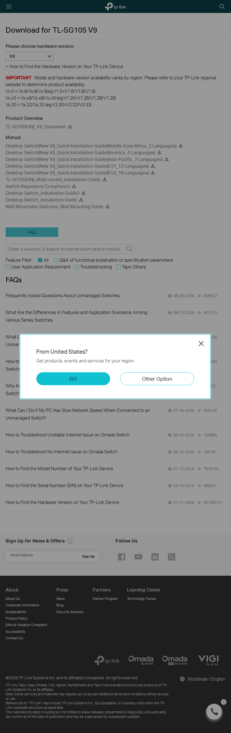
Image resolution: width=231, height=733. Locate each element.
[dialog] (115, 366)
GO (73, 378)
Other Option (157, 378)
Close (201, 343)
